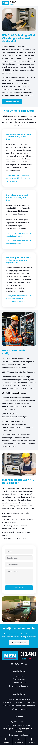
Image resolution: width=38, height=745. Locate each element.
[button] (34, 3)
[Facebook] (12, 664)
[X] (17, 664)
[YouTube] (22, 664)
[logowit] (19, 655)
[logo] (9, 3)
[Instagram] (26, 664)
